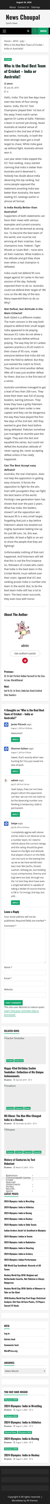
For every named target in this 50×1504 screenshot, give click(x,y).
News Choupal (23, 16)
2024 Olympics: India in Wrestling (19, 1201)
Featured (19, 1060)
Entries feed (9, 1339)
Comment (10, 925)
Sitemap (35, 7)
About (12, 7)
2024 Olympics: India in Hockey (18, 1218)
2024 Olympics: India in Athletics (19, 1207)
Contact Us (23, 7)
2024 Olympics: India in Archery (18, 1254)
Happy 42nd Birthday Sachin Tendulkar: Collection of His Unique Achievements (23, 1072)
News (27, 1108)
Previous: (24, 676)
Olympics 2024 (11, 1400)
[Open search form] (28, 31)
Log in (7, 1333)
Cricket (8, 59)
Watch (43, 31)
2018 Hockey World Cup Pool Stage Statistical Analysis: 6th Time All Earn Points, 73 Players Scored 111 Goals (24, 1301)
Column (10, 1152)
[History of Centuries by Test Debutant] (25, 1142)
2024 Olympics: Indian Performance (20, 1259)
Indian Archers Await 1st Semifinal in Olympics (25, 1230)
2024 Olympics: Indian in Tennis (18, 1236)
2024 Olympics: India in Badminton (19, 1242)
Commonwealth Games (18, 1177)
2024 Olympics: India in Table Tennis (20, 1224)
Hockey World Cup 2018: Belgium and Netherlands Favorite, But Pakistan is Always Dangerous (24, 1278)
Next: (23, 691)
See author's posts (25, 653)
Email (8, 978)
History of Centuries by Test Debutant (19, 1162)
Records (37, 1152)
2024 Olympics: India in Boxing (18, 1213)
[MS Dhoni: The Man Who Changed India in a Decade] (25, 1098)
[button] (4, 31)
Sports (9, 1191)
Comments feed (11, 1345)
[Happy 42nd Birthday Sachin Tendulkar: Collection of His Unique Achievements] (25, 1050)
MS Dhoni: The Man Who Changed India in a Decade (22, 1118)
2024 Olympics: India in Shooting (19, 1248)
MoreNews (17, 1500)
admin (10, 83)
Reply (15, 739)
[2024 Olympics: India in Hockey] (25, 1449)
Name (8, 967)
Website (8, 989)
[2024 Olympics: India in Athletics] (25, 1416)
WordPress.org (11, 1350)
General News (11, 1432)
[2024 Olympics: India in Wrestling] (25, 1400)
